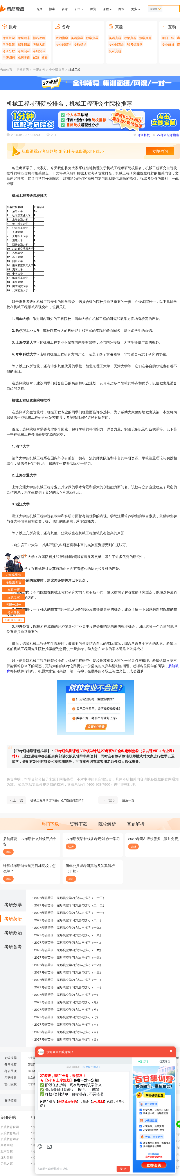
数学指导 (92, 38)
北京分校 (33, 1077)
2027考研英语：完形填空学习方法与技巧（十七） (68, 942)
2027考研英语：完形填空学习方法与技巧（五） (67, 1032)
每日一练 (168, 38)
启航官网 (22, 69)
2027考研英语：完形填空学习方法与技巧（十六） (68, 950)
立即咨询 (160, 151)
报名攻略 (39, 38)
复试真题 (115, 51)
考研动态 (24, 38)
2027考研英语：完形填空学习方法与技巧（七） (67, 1017)
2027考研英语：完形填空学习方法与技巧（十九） (68, 927)
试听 (8, 852)
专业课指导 (63, 44)
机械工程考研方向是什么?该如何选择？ (57, 800)
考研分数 (9, 51)
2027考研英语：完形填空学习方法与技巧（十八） (68, 935)
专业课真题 (116, 44)
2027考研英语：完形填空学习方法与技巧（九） (67, 1002)
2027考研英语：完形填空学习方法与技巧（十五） (68, 957)
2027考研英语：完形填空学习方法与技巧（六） (67, 1024)
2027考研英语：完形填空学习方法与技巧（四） (67, 1039)
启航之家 (6, 1163)
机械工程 (74, 69)
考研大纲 (39, 44)
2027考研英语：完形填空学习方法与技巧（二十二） (70, 905)
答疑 (44, 57)
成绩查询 (24, 57)
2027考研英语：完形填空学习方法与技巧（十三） (68, 972)
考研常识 (9, 38)
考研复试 (39, 51)
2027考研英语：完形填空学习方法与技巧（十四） (68, 965)
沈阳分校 (6, 1157)
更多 (134, 9)
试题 (36, 57)
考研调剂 (9, 57)
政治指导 (62, 38)
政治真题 (130, 38)
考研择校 (144, 135)
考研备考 (39, 69)
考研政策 (9, 44)
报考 (52, 9)
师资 (93, 9)
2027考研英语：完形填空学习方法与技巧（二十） (68, 920)
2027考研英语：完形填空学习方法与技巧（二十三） (70, 898)
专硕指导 (80, 44)
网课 (121, 9)
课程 (106, 9)
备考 (65, 9)
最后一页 (128, 800)
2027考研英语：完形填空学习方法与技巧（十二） (68, 980)
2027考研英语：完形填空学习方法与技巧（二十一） (70, 913)
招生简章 (24, 44)
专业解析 (168, 44)
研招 (77, 9)
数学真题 (145, 38)
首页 (39, 9)
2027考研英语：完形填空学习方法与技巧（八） (67, 1009)
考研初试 (24, 51)
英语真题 (115, 38)
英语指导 (77, 38)
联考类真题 (134, 44)
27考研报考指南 (168, 135)
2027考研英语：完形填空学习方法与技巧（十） (67, 995)
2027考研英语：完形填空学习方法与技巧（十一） (68, 987)
